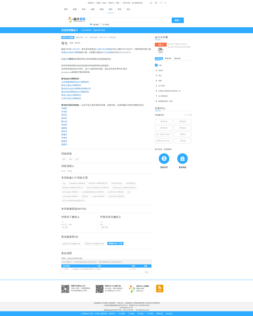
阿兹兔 (69, 171)
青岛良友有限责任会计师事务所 (75, 92)
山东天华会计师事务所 (71, 98)
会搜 (75, 9)
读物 (160, 81)
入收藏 (98, 3)
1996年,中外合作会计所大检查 (179, 47)
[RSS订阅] (166, 4)
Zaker (141, 291)
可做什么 (111, 3)
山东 (67, 59)
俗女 (70, 224)
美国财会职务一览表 (165, 101)
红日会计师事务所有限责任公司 (73, 201)
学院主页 (120, 303)
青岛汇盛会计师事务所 (71, 85)
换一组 (187, 115)
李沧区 (64, 125)
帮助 (117, 3)
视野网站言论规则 (109, 262)
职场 (101, 9)
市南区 (64, 108)
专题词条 (159, 58)
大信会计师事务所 (98, 196)
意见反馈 (169, 314)
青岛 (70, 159)
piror (101, 224)
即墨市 (64, 135)
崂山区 (64, 121)
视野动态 (160, 314)
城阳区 (64, 128)
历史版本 (112, 37)
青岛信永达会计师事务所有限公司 (76, 89)
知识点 (160, 70)
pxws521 (64, 224)
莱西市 (64, 144)
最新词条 (168, 58)
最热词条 (177, 58)
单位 (160, 75)
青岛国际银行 (131, 183)
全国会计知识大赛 (69, 52)
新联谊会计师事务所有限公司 (72, 188)
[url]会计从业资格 (103, 49)
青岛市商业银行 (117, 183)
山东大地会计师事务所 (70, 196)
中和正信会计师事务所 (116, 196)
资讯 (84, 9)
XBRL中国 (126, 3)
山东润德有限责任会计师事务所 (75, 82)
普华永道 (85, 196)
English (104, 3)
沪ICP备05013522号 (142, 310)
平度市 (64, 138)
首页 (66, 9)
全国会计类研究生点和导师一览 (169, 91)
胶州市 (64, 131)
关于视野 (122, 314)
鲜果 (138, 291)
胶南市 (64, 141)
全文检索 (106, 25)
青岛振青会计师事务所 (77, 183)
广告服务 (131, 314)
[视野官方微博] (152, 4)
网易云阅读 (140, 288)
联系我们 (141, 314)
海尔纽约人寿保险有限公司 (98, 183)
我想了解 (104, 227)
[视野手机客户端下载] (162, 4)
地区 (64, 159)
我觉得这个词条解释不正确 (94, 244)
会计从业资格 (107, 52)
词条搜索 (96, 25)
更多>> (147, 272)
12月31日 (75, 49)
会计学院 (161, 86)
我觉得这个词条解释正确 (71, 244)
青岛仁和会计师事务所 (71, 95)
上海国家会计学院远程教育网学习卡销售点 (86, 269)
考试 (119, 9)
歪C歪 (63, 171)
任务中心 (160, 108)
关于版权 (150, 314)
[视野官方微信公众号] (157, 4)
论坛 (128, 9)
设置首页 (91, 3)
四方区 (64, 115)
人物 (160, 65)
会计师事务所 (163, 96)
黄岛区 (64, 118)
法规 (92, 9)
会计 (128, 192)
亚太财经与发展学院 (152, 303)
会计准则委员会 (137, 3)
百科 (110, 9)
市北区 (64, 112)
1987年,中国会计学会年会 (178, 44)
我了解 (65, 227)
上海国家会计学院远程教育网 (134, 303)
